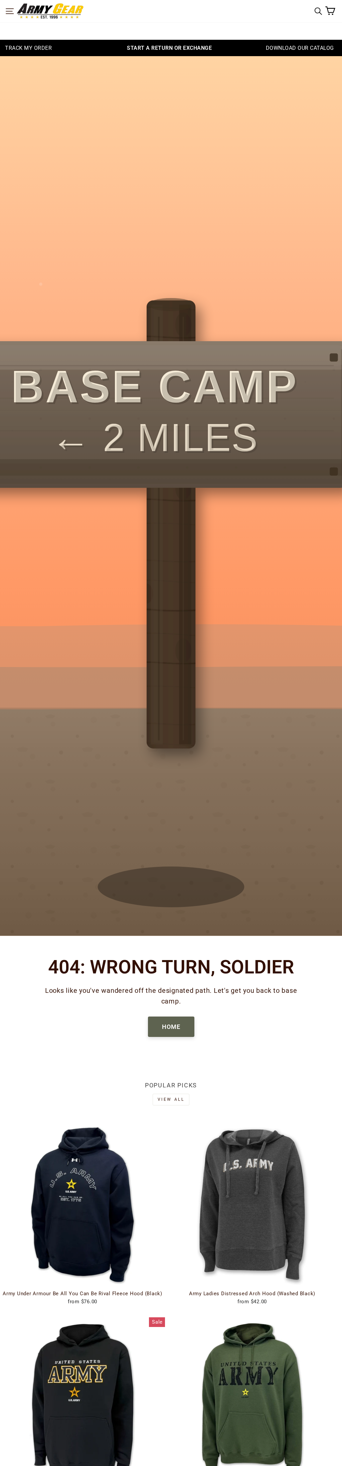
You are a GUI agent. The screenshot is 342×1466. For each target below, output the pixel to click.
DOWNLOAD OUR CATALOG (300, 48)
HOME (171, 1026)
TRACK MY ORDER (28, 48)
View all (171, 1099)
